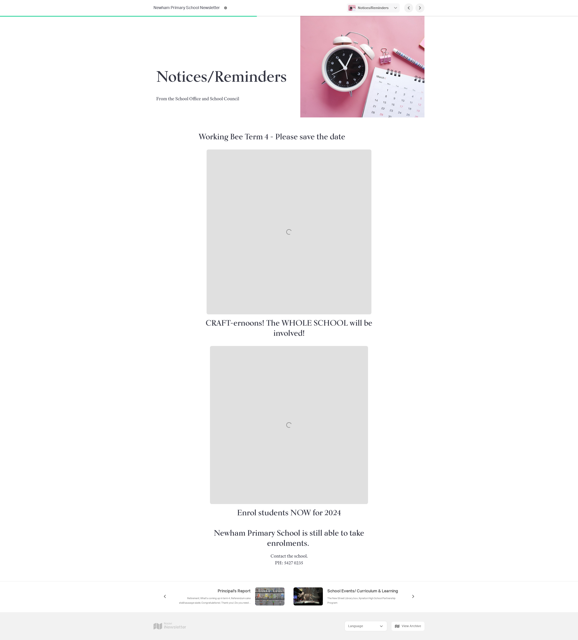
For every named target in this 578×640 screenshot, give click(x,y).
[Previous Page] (408, 7)
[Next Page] (419, 7)
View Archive (411, 626)
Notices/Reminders (373, 8)
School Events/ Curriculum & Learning (362, 591)
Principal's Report (234, 591)
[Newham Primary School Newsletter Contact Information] (225, 8)
